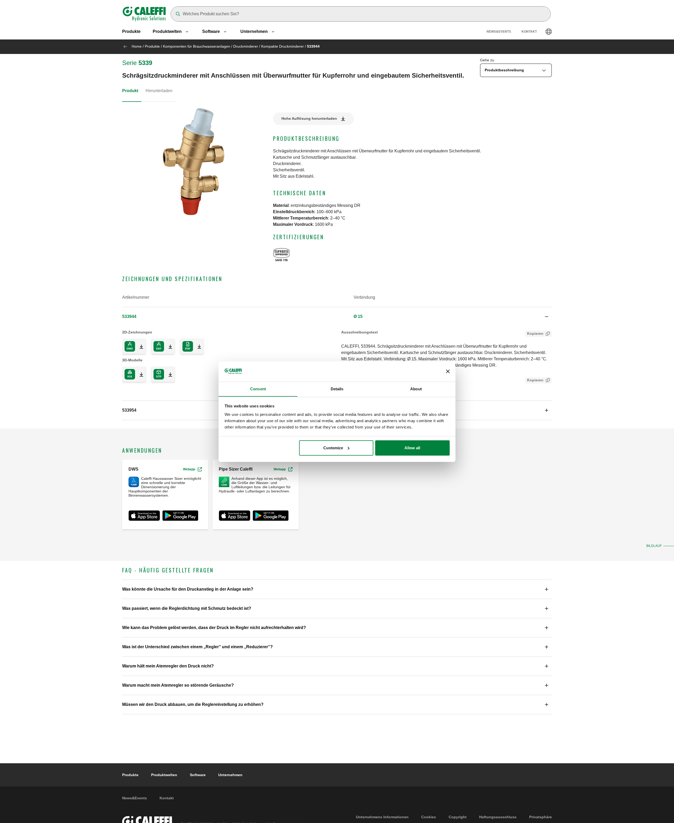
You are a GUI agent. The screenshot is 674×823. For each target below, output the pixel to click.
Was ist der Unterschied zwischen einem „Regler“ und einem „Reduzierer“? (197, 647)
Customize (333, 448)
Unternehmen (230, 775)
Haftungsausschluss (498, 817)
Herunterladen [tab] (159, 90)
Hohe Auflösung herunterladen (309, 118)
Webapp (189, 469)
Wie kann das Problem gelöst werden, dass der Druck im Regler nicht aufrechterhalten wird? (214, 627)
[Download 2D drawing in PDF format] (197, 346)
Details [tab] (337, 388)
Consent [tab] (258, 388)
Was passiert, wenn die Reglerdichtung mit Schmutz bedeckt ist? (186, 608)
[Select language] (549, 31)
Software (198, 775)
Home (137, 46)
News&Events (499, 31)
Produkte (131, 31)
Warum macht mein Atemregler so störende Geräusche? (178, 685)
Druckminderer (245, 46)
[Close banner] (448, 371)
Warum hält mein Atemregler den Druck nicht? (168, 666)
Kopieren (535, 333)
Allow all (412, 448)
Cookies (428, 817)
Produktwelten (164, 775)
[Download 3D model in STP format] (168, 374)
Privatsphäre (540, 817)
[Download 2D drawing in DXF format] (168, 346)
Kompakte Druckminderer (282, 46)
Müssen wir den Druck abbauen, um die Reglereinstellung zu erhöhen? (193, 704)
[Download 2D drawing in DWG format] (139, 346)
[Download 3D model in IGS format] (139, 374)
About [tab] (416, 388)
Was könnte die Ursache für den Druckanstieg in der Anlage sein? (187, 589)
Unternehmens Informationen (382, 817)
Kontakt (529, 31)
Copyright (458, 817)
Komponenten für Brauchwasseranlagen (196, 46)
